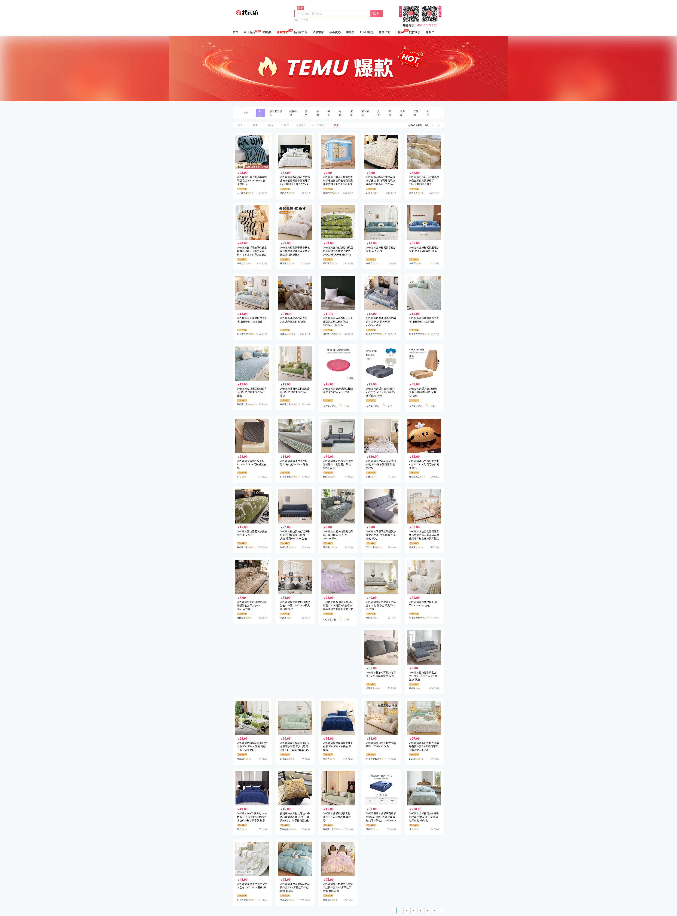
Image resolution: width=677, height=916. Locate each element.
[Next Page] (441, 910)
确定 (336, 125)
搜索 (376, 13)
